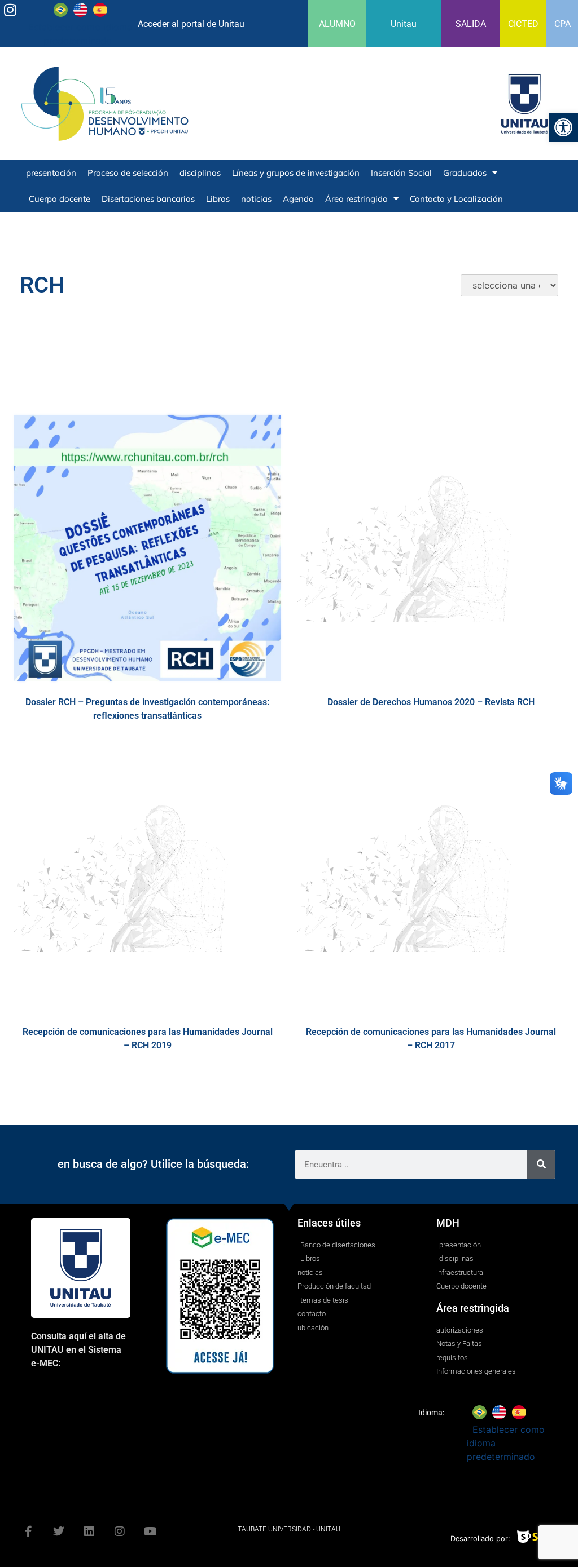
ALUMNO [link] (337, 24)
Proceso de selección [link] (127, 172)
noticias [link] (256, 198)
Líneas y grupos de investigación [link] (296, 172)
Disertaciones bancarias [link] (148, 198)
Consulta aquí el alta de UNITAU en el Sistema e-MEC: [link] (78, 1350)
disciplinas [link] (200, 172)
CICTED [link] (523, 24)
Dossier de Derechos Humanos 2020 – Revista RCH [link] (431, 702)
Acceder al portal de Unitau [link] (191, 24)
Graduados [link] (465, 172)
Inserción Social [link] (401, 172)
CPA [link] (562, 24)
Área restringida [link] (356, 198)
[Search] (541, 1164)
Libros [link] (218, 198)
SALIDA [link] (471, 24)
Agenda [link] (298, 198)
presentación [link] (51, 172)
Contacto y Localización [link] (456, 198)
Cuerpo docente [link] (59, 198)
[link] (563, 127)
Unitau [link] (404, 24)
